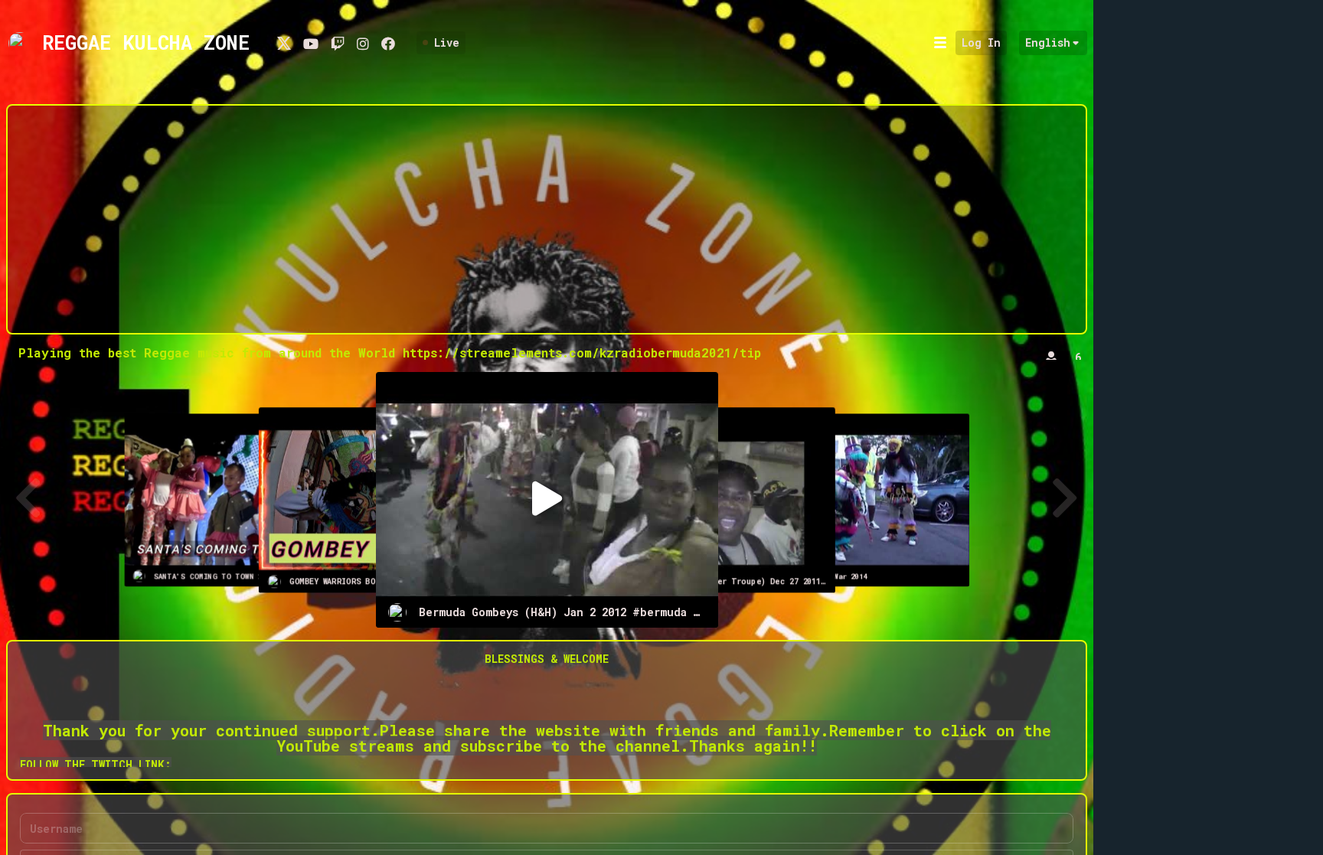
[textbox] (546, 710)
